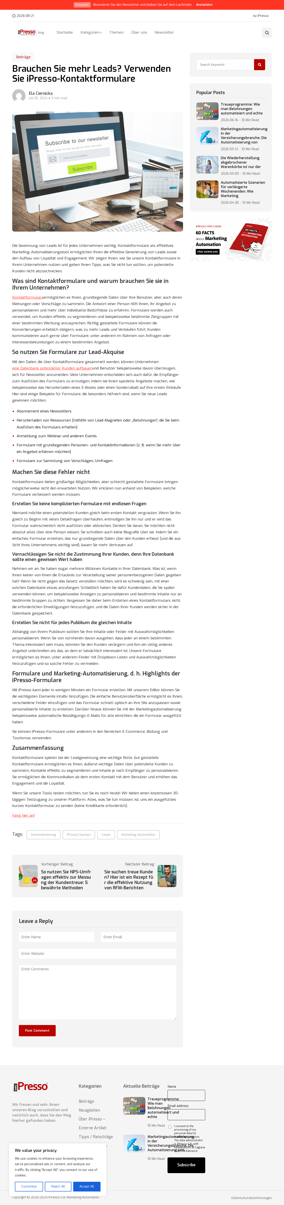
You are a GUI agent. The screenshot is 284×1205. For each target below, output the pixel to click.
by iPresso (261, 16)
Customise (29, 1186)
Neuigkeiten (89, 1110)
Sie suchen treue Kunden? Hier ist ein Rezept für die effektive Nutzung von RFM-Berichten (128, 880)
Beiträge (23, 57)
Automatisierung (43, 834)
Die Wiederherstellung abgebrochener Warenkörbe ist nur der (241, 162)
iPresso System (79, 834)
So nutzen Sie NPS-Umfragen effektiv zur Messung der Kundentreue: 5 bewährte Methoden (66, 880)
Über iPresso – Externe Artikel (92, 1123)
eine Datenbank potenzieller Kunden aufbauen (52, 368)
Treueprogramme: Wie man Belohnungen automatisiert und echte (242, 109)
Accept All (86, 1186)
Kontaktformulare (27, 297)
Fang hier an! (23, 815)
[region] (57, 1169)
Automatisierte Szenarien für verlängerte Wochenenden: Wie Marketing (243, 189)
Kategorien (90, 32)
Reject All (58, 1186)
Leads (106, 834)
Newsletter (164, 32)
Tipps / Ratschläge (96, 1136)
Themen (116, 32)
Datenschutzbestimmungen (251, 1198)
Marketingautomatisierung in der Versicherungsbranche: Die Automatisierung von (244, 136)
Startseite (65, 32)
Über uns (139, 32)
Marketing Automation (138, 834)
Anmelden (204, 4)
